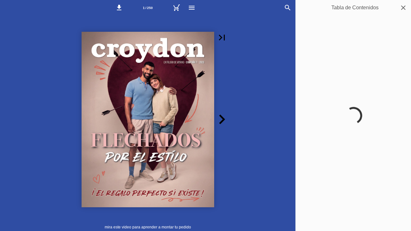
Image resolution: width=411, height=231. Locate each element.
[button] (119, 7)
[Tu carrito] (176, 7)
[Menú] (191, 7)
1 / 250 (148, 8)
